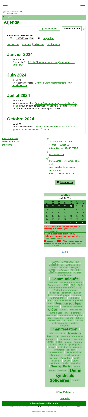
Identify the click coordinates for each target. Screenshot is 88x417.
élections (54, 293)
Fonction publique (68, 303)
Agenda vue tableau (49, 28)
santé (76, 358)
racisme (71, 350)
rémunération (73, 352)
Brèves (63, 267)
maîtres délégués (69, 324)
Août (61, 198)
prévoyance (75, 344)
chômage (63, 270)
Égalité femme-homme (65, 290)
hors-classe (56, 313)
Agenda (65, 194)
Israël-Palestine (55, 318)
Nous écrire (66, 182)
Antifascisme (73, 265)
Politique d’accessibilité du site (44, 403)
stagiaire (75, 363)
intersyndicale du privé (70, 315)
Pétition (78, 342)
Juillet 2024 (38, 44)
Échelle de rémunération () (65, 287)
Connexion (65, 398)
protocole (59, 350)
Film (50, 300)
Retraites (66, 358)
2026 (67, 198)
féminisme (74, 298)
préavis (52, 344)
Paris (61, 366)
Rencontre (56, 355)
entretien (66, 293)
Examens (76, 295)
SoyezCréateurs (67, 406)
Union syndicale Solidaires (65, 375)
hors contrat (76, 310)
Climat (77, 273)
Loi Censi (68, 320)
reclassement (56, 352)
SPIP (78, 406)
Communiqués (65, 279)
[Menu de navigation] (5, 6)
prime (52, 347)
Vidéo (76, 380)
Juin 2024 (26, 44)
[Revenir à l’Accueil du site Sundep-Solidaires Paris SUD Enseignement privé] (15, 12)
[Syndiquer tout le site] (65, 392)
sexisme (56, 361)
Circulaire (76, 270)
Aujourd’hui (48, 38)
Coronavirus (54, 285)
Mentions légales (42, 406)
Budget (74, 267)
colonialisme (64, 275)
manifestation (64, 329)
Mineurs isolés (57, 333)
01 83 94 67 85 (56, 154)
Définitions (7, 145)
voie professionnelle (67, 321)
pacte (68, 342)
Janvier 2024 (13, 44)
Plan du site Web (10, 138)
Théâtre (62, 370)
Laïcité (69, 318)
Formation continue (72, 306)
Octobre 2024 (53, 44)
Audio (54, 267)
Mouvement (65, 339)
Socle (65, 363)
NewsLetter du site (11, 141)
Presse (62, 344)
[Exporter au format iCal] (83, 28)
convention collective (71, 282)
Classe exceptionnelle (60, 273)
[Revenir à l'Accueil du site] (4, 17)
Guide (63, 310)
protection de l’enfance (69, 347)
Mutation (78, 339)
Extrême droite (58, 298)
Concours (52, 282)
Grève (52, 309)
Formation (53, 306)
